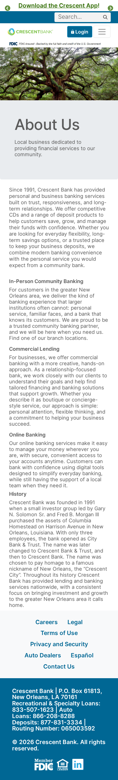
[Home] (30, 32)
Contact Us (59, 666)
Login (82, 32)
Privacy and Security (59, 644)
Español (82, 655)
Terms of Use (59, 633)
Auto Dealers (43, 655)
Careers (46, 622)
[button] (8, 8)
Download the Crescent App (58, 5)
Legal (75, 622)
